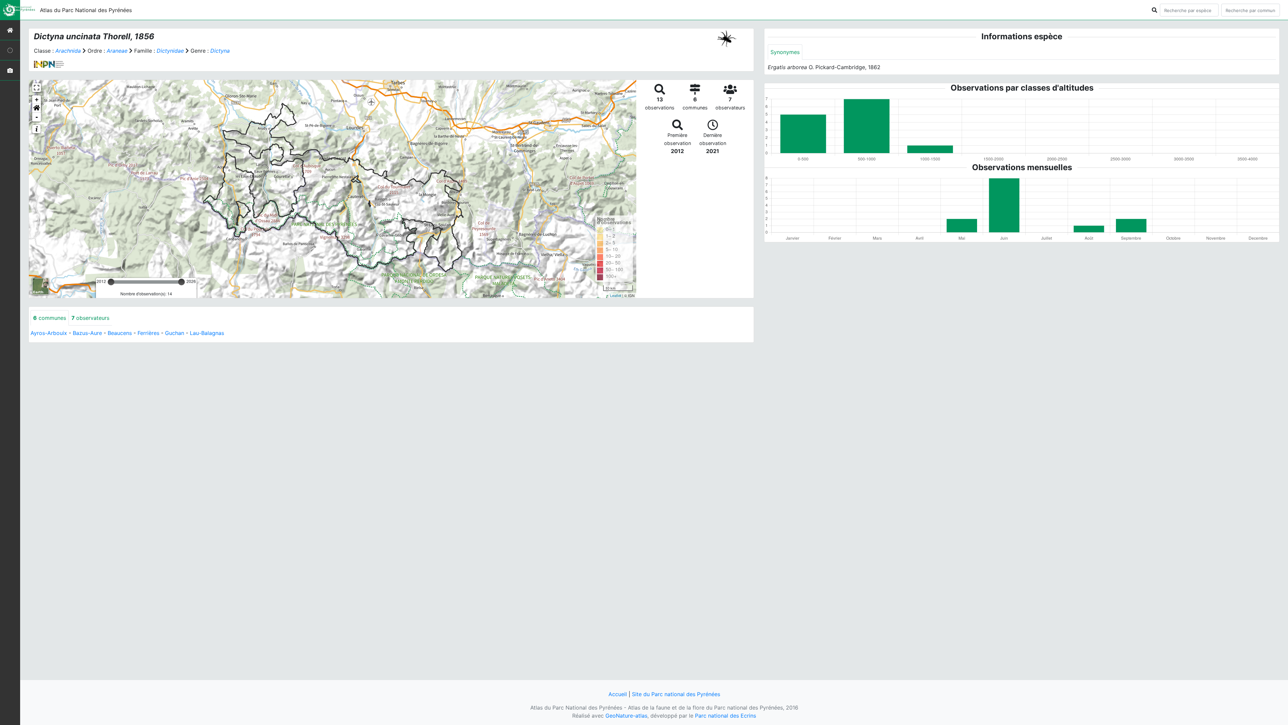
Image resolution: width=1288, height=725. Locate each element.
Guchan (174, 333)
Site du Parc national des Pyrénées (676, 694)
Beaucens (120, 333)
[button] (36, 108)
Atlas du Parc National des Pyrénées (86, 10)
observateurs (90, 318)
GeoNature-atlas (626, 715)
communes (49, 318)
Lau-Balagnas (207, 333)
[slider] (111, 282)
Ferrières (148, 333)
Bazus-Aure (87, 333)
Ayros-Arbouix (49, 333)
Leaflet (615, 295)
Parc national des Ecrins (725, 715)
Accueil (617, 694)
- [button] (37, 116)
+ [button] (37, 99)
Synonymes (785, 52)
